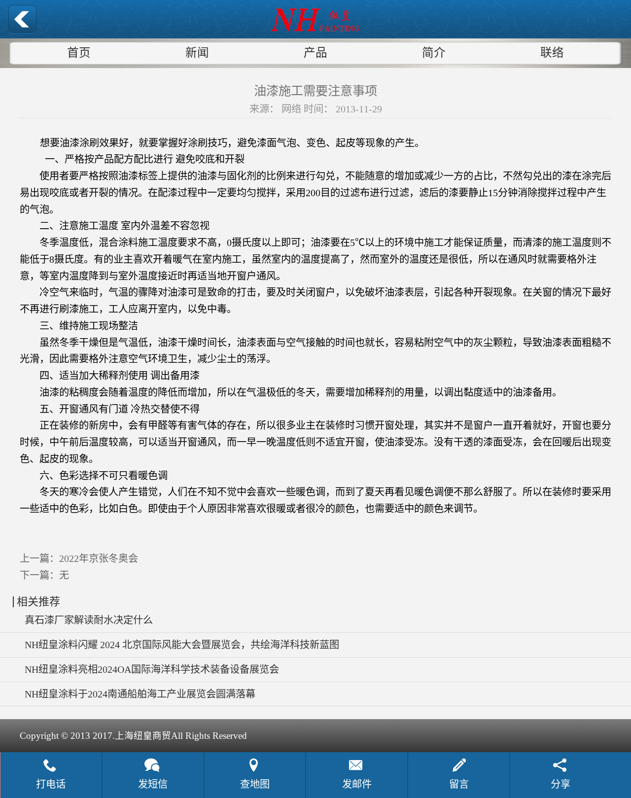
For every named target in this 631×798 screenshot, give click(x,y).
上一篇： (79, 558)
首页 (79, 52)
